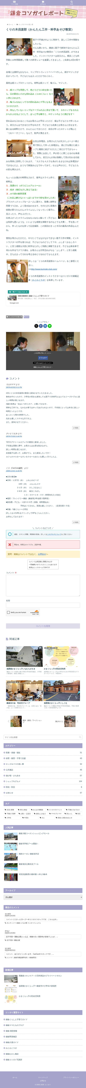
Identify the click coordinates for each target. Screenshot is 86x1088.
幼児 (27, 317)
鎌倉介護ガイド (12, 1042)
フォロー (44, 358)
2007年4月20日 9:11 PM (14, 387)
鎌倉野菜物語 (11, 1037)
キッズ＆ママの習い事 (15, 317)
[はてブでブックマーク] (45, 326)
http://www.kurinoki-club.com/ (44, 269)
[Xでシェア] (36, 326)
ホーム (15, 1077)
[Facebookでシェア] (41, 326)
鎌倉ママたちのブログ (15, 1025)
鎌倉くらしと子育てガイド (42, 367)
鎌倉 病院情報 (11, 1031)
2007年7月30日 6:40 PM (14, 436)
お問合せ (42, 554)
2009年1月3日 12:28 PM (14, 471)
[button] (80, 737)
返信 (76, 428)
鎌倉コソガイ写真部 (14, 1060)
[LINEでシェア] (50, 326)
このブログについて (54, 534)
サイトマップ (43, 1077)
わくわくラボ (38, 280)
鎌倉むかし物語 (12, 1054)
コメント (11, 573)
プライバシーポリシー (71, 1077)
